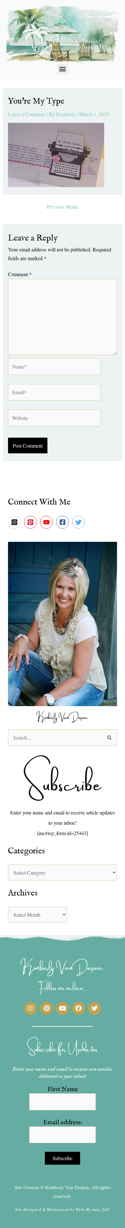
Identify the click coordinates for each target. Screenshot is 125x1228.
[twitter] (79, 522)
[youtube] (47, 522)
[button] (62, 69)
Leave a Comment (26, 114)
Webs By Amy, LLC (93, 1209)
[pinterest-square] (31, 522)
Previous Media (62, 206)
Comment (20, 274)
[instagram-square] (15, 522)
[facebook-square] (63, 522)
